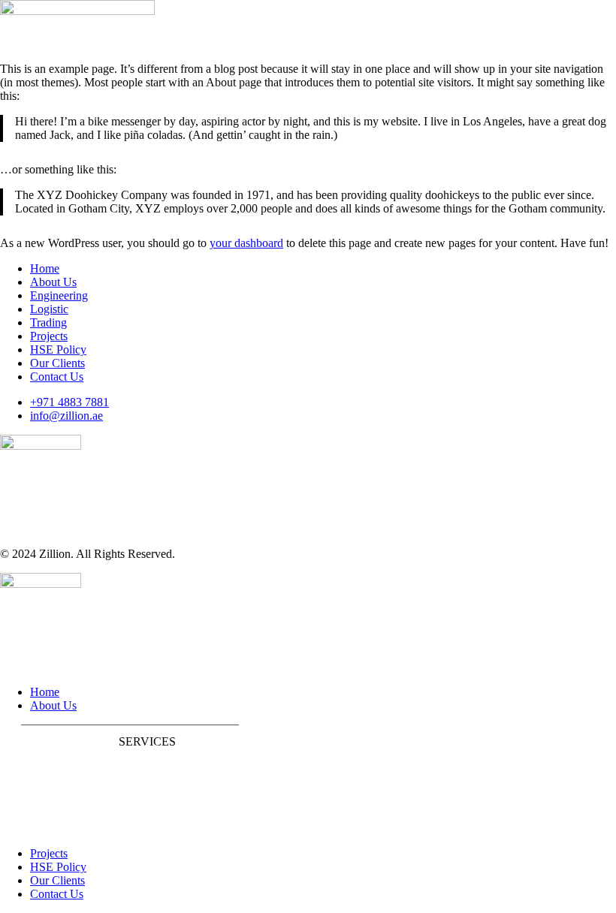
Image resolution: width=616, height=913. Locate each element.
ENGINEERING (62, 776)
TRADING (49, 827)
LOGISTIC (49, 802)
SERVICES (147, 741)
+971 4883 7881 (69, 402)
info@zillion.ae (66, 415)
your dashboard (246, 243)
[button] (130, 741)
